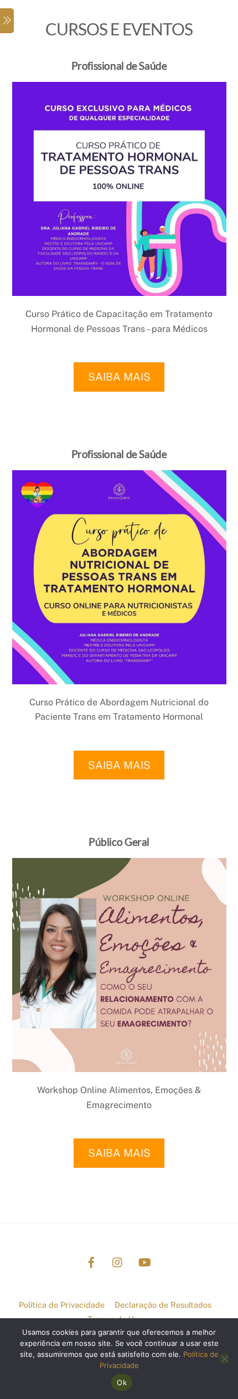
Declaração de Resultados (163, 1304)
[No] (224, 1358)
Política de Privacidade (62, 1304)
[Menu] (7, 20)
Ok (122, 1382)
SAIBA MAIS (119, 377)
